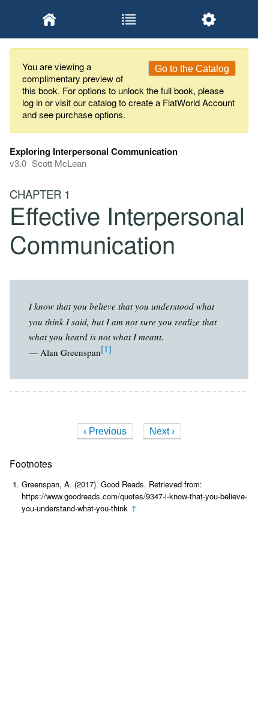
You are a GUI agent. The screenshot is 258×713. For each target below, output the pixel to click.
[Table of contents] (129, 19)
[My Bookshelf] (49, 19)
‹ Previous (105, 431)
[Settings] (208, 19)
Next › (162, 431)
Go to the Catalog (192, 69)
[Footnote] (106, 349)
